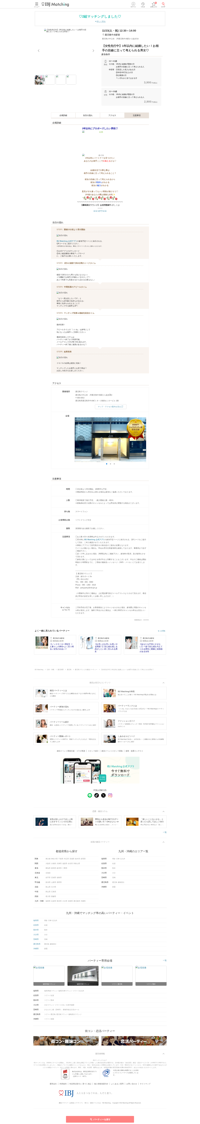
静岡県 (53, 868)
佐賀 (114, 863)
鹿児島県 (76, 901)
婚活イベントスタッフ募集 (112, 751)
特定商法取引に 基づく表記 (80, 1084)
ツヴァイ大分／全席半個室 (64, 1005)
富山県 (48, 887)
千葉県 (60, 859)
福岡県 (48, 901)
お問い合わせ (131, 1084)
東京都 (48, 859)
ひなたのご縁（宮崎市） (53, 1010)
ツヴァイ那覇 (49, 1019)
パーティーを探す (102, 1119)
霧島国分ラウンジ (74, 1014)
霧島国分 (121, 882)
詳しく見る (101, 21)
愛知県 (48, 868)
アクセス (112, 115)
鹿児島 (114, 882)
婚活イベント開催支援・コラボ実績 (71, 751)
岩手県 (48, 877)
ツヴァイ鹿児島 (50, 1014)
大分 (114, 873)
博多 (114, 859)
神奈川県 (54, 859)
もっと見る (161, 631)
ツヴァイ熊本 (49, 1000)
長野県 (59, 882)
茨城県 (72, 859)
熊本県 (59, 901)
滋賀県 (64, 863)
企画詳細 (63, 115)
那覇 (114, 887)
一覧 (165, 832)
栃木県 (77, 859)
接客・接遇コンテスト (134, 751)
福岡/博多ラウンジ (51, 991)
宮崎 (114, 877)
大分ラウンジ (49, 1005)
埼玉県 (66, 859)
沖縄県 (83, 901)
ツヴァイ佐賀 (49, 995)
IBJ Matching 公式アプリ (67, 241)
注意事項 (137, 115)
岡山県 (48, 892)
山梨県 (53, 882)
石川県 (53, 887)
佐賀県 (53, 901)
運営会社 (53, 1084)
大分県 (64, 901)
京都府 (53, 863)
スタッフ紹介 (93, 751)
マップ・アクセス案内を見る (109, 407)
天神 (117, 859)
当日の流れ (88, 115)
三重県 (64, 868)
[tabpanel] (66, 50)
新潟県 (48, 882)
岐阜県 (59, 868)
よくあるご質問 (117, 1084)
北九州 (122, 859)
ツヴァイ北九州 (78, 991)
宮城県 (53, 877)
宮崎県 (70, 901)
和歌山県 (76, 863)
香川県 (48, 896)
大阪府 (48, 863)
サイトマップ (145, 1084)
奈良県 (70, 863)
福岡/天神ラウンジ (65, 991)
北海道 (48, 873)
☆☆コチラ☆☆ (100, 211)
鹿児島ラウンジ (62, 1014)
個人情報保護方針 (101, 1084)
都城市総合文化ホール (71, 1010)
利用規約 (63, 1084)
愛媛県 (53, 896)
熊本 (114, 868)
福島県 (59, 877)
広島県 (53, 892)
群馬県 (83, 859)
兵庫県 (59, 863)
